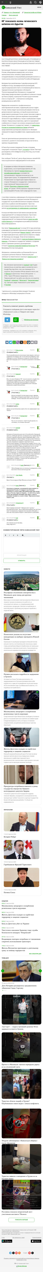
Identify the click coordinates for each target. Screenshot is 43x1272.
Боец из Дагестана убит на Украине (15, 923)
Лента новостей (13, 15)
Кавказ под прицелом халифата (12, 259)
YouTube (8, 285)
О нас (3, 1237)
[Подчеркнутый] (14, 535)
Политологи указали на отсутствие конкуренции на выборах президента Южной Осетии (21, 636)
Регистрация (21, 555)
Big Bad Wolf (23, 366)
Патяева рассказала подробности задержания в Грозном (21, 675)
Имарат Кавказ (25, 232)
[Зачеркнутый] (18, 535)
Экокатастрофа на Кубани (33, 12)
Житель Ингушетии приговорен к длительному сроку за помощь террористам (20, 949)
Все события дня (35, 953)
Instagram (15, 280)
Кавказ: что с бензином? (12, 12)
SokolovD (18, 374)
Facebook (7, 280)
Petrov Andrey (19, 350)
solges (17, 404)
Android (26, 265)
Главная (4, 15)
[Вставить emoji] (23, 535)
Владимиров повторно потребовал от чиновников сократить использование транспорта (21, 940)
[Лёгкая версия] (10, 2)
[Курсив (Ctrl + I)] (10, 535)
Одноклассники (33, 280)
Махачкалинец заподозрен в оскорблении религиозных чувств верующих (20, 712)
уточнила (26, 149)
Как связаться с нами (18, 1237)
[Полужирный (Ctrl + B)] (6, 535)
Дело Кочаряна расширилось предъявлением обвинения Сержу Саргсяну (19, 986)
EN (6, 2)
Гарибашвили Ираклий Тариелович (17, 864)
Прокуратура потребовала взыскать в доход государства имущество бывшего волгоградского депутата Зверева (21, 788)
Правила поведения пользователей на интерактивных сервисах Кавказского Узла (21, 1259)
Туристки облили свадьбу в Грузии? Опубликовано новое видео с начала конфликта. (20, 1102)
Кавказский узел (14, 228)
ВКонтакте (23, 280)
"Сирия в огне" (31, 257)
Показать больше (21, 1219)
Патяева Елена (9, 892)
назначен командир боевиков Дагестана (21, 246)
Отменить (21, 560)
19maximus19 (19, 503)
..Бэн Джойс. (19, 475)
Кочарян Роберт (10, 836)
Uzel (17, 518)
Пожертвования (36, 1237)
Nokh (22, 465)
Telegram (8, 274)
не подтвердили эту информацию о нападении (22, 208)
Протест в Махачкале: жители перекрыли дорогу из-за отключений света (21, 1065)
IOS (31, 265)
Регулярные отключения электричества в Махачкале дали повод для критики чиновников (19, 594)
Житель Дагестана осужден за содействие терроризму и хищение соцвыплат (20, 750)
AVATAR (18, 428)
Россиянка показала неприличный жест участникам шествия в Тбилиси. (17, 1213)
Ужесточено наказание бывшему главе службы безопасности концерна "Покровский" (20, 931)
